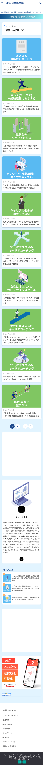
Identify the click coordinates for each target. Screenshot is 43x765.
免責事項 (6, 720)
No (24, 762)
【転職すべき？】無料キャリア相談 (21, 17)
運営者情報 (6, 729)
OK (20, 762)
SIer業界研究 (5, 12)
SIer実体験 (27, 12)
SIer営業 (13, 12)
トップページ (7, 733)
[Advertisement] (21, 454)
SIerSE (20, 12)
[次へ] (30, 426)
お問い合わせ (7, 724)
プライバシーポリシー (10, 716)
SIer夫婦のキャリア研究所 (25, 6)
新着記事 (6, 737)
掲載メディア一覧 (9, 742)
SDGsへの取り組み (9, 746)
